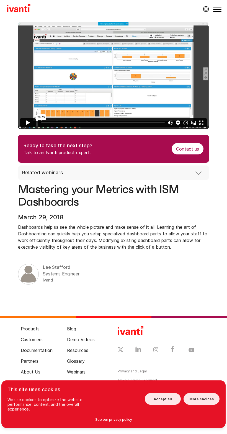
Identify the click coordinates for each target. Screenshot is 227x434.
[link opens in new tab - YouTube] (191, 350)
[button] (217, 9)
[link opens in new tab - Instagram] (156, 350)
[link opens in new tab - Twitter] (120, 350)
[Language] (205, 9)
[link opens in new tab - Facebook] (172, 350)
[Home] (18, 9)
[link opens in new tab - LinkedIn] (138, 350)
